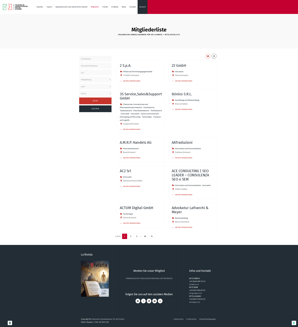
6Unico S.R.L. (182, 94)
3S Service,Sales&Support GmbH (141, 96)
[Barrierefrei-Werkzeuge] (10, 323)
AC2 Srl (125, 171)
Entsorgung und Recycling (130, 117)
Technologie (147, 117)
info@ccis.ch (194, 284)
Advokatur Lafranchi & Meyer (190, 210)
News (124, 7)
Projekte (114, 7)
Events (105, 7)
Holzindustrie (148, 107)
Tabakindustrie (126, 110)
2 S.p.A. (125, 65)
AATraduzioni (182, 142)
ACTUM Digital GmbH (136, 208)
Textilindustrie (156, 110)
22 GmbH (179, 65)
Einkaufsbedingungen (207, 319)
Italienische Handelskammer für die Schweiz (107, 319)
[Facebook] (137, 301)
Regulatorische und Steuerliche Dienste (71, 7)
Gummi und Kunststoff (150, 113)
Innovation (179, 71)
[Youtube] (154, 301)
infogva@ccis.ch (195, 293)
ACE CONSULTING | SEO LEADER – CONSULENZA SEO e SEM (190, 175)
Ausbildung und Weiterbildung (187, 100)
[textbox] (95, 79)
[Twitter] (143, 301)
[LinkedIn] (149, 301)
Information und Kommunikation (188, 148)
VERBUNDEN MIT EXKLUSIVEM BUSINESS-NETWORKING (149, 278)
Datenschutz (178, 319)
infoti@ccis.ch (194, 302)
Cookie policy (191, 319)
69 (145, 236)
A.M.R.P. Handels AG (135, 142)
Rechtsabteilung (181, 218)
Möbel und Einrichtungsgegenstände (137, 71)
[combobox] (95, 79)
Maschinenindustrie (141, 110)
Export (49, 7)
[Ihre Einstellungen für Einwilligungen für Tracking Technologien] (294, 323)
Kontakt (133, 7)
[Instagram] (160, 301)
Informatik (125, 113)
